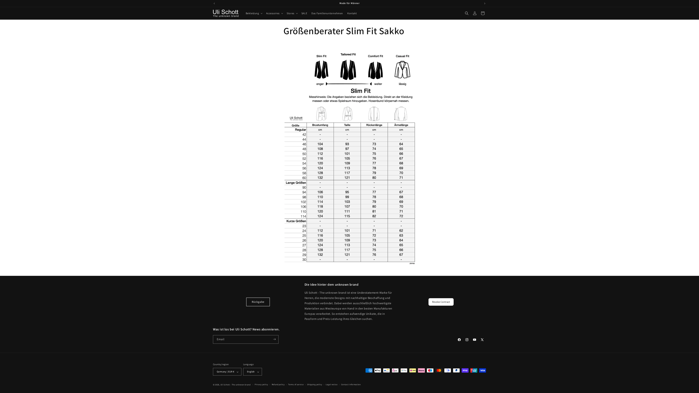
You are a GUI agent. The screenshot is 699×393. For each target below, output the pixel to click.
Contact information (351, 384)
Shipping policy (314, 384)
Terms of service (295, 384)
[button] (254, 13)
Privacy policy (261, 384)
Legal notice (331, 384)
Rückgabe (258, 302)
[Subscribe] (274, 339)
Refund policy (278, 384)
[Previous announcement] (214, 3)
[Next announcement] (485, 3)
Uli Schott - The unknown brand (235, 384)
